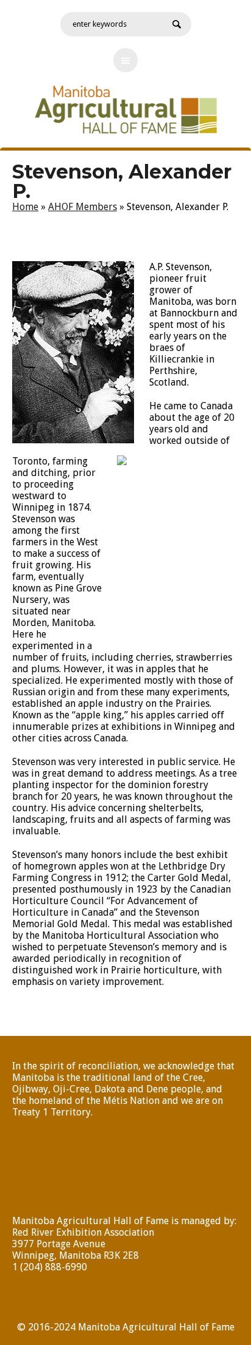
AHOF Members (82, 207)
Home (25, 207)
